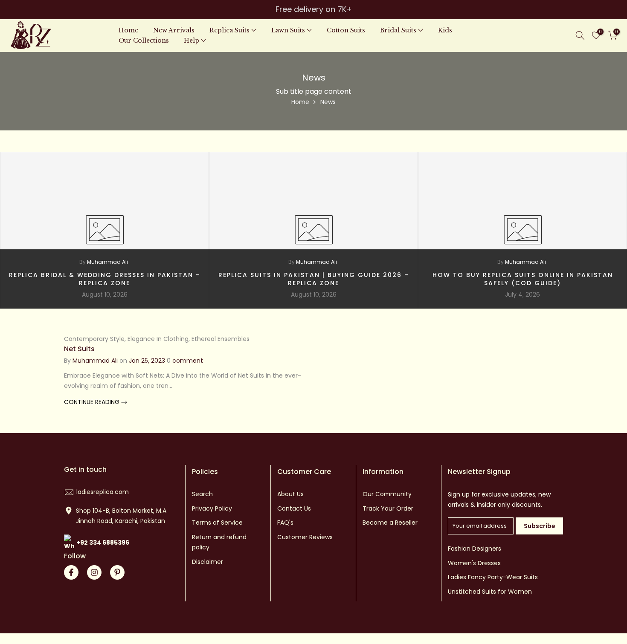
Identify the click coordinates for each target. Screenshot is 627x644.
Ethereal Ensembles (221, 339)
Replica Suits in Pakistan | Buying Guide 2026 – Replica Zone (313, 279)
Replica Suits (229, 30)
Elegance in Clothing (158, 339)
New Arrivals (173, 30)
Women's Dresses (474, 563)
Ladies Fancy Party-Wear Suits (493, 577)
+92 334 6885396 (102, 542)
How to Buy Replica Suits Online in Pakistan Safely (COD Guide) (523, 279)
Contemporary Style (94, 339)
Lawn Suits (288, 30)
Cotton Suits (346, 30)
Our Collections (144, 40)
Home (128, 30)
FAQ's (285, 522)
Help (191, 40)
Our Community (387, 494)
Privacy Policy (212, 508)
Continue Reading (92, 402)
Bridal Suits (398, 30)
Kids (445, 30)
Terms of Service (217, 522)
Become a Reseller (390, 522)
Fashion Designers (474, 548)
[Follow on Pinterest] (117, 572)
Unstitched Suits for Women (490, 591)
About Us (290, 494)
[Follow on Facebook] (71, 572)
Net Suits (79, 349)
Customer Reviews (305, 537)
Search (202, 494)
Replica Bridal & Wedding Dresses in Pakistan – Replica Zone (104, 279)
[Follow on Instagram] (94, 572)
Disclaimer (207, 561)
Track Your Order (388, 508)
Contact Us (294, 508)
